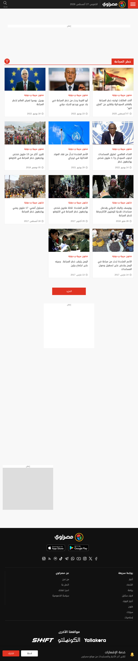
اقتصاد (129, 585)
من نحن (65, 579)
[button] (133, 4)
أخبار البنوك (128, 601)
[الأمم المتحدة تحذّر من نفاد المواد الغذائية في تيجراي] (68, 132)
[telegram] (67, 559)
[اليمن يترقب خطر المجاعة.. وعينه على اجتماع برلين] (68, 240)
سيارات (130, 612)
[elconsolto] (69, 640)
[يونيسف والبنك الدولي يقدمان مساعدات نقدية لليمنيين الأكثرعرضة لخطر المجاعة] (113, 186)
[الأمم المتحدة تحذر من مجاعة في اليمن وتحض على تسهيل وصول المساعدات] (113, 240)
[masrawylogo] (69, 537)
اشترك (11, 653)
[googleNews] (44, 559)
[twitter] (90, 559)
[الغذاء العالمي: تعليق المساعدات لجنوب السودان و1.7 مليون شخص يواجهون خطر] (113, 132)
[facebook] (96, 559)
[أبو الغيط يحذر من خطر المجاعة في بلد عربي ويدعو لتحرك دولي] (68, 79)
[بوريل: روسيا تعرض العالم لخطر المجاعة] (25, 79)
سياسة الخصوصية (60, 596)
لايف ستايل (127, 596)
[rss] (49, 559)
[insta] (85, 559)
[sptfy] (55, 559)
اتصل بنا (65, 585)
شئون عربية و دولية (122, 95)
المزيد (69, 291)
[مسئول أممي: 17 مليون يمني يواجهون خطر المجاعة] (25, 186)
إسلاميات (129, 617)
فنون (130, 606)
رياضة (130, 590)
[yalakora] (95, 640)
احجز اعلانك (63, 590)
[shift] (43, 640)
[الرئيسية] (114, 4)
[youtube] (79, 559)
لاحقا (29, 653)
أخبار (131, 579)
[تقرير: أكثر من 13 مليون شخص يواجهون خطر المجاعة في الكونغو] (25, 132)
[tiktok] (60, 559)
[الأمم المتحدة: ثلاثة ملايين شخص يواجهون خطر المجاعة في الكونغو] (68, 186)
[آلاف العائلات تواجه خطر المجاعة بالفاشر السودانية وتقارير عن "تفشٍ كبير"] (113, 79)
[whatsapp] (72, 559)
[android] (78, 548)
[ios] (56, 548)
